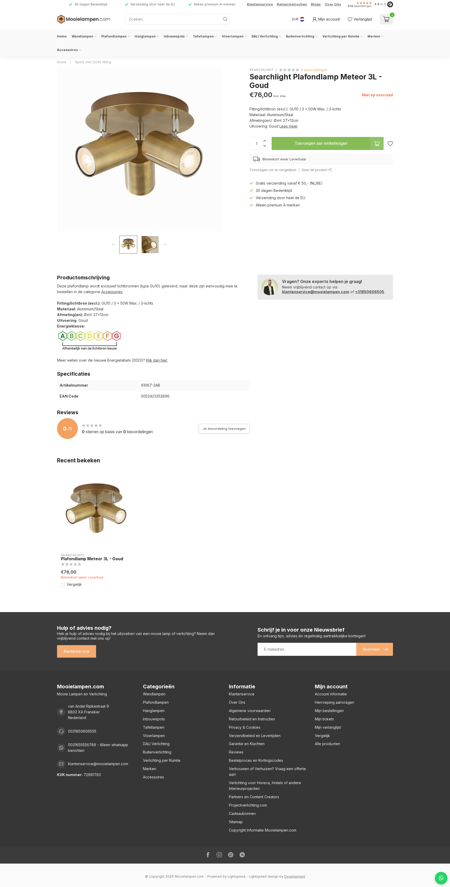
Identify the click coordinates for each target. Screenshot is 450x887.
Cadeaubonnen (242, 813)
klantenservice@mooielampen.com (315, 292)
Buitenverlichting (300, 36)
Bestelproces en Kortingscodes (256, 760)
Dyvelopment (294, 876)
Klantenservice (260, 4)
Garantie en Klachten (247, 743)
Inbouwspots (174, 36)
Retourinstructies (292, 4)
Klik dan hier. (157, 360)
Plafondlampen (114, 36)
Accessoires (67, 50)
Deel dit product (315, 170)
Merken (373, 36)
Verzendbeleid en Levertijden (254, 735)
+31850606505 (369, 292)
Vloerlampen (232, 36)
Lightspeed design (263, 876)
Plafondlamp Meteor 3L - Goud (92, 559)
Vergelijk (74, 584)
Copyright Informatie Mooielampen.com (262, 830)
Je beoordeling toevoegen (224, 428)
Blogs (316, 4)
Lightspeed (236, 876)
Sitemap (236, 822)
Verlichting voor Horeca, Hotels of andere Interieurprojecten (265, 786)
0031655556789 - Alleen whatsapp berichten (98, 748)
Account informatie (331, 694)
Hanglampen (145, 36)
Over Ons (333, 4)
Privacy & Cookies (244, 727)
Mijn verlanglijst (328, 727)
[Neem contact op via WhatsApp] (441, 878)
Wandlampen (82, 36)
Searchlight (261, 69)
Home (62, 36)
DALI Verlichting (265, 36)
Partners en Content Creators (254, 797)
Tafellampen (203, 36)
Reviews (236, 752)
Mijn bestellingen (329, 710)
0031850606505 (82, 731)
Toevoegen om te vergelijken (272, 170)
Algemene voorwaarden (250, 710)
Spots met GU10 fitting (93, 62)
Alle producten (327, 743)
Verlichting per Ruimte (340, 36)
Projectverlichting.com (248, 805)
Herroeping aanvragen (334, 702)
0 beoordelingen (314, 70)
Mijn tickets (324, 719)
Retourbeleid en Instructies (252, 719)
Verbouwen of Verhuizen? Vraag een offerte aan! (267, 771)
